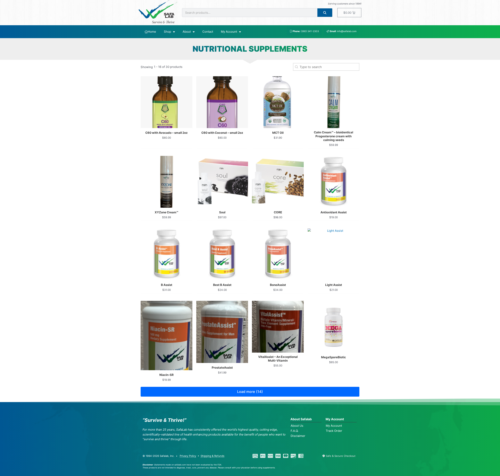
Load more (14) (250, 392)
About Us (297, 426)
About (187, 31)
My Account (229, 31)
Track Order (334, 431)
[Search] (324, 12)
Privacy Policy (188, 455)
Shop (167, 31)
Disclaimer (298, 436)
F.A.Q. (294, 431)
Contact (207, 31)
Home (152, 31)
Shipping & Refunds (212, 455)
